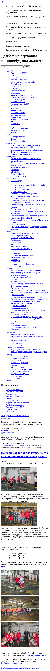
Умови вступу (16, 181)
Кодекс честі (16, 323)
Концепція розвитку (19, 80)
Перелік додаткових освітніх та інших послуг (29, 310)
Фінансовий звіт (17, 110)
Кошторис (15, 108)
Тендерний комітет (18, 174)
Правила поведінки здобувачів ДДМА (26, 317)
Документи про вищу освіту (22, 97)
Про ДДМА (11, 71)
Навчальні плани (18, 102)
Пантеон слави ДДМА (20, 104)
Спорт (13, 321)
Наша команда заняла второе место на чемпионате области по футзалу (24, 454)
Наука (8, 231)
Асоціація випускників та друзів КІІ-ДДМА (29, 352)
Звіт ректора (16, 88)
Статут (13, 75)
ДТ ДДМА (15, 172)
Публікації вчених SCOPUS (22, 238)
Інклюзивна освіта (18, 130)
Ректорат (9, 135)
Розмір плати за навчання (21, 303)
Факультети (10, 143)
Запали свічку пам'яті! (10, 431)
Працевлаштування (19, 325)
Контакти (15, 132)
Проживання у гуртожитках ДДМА (25, 319)
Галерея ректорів (18, 141)
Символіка (15, 124)
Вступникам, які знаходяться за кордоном (28, 211)
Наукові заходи (17, 253)
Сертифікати (16, 84)
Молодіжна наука (18, 257)
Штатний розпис (18, 113)
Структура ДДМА (18, 86)
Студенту (10, 268)
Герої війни (15, 106)
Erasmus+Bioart (17, 242)
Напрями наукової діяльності (23, 255)
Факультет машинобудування (23, 152)
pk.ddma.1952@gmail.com (11, 664)
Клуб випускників (18, 341)
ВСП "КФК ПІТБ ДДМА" (21, 167)
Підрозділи (10, 156)
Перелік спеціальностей (20, 203)
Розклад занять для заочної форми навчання (29, 299)
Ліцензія (14, 78)
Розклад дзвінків (17, 288)
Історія (13, 121)
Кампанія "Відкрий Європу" (22, 312)
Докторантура (16, 251)
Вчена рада (15, 93)
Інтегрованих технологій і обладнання (27, 150)
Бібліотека (15, 170)
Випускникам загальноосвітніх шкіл (26, 183)
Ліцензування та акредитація (23, 82)
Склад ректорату (18, 137)
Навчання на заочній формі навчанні (26, 301)
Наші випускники (18, 345)
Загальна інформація (19, 119)
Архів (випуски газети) (20, 371)
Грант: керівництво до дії (21, 235)
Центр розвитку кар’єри (21, 277)
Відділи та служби (18, 176)
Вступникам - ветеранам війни (23, 213)
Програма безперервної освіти (23, 328)
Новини (14, 365)
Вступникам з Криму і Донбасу (24, 209)
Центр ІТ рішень (17, 161)
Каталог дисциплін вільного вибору (26, 271)
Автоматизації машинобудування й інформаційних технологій (25, 147)
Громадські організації (15, 347)
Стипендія (15, 279)
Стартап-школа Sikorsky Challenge (25, 233)
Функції (14, 139)
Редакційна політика (19, 356)
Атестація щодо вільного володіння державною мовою (25, 274)
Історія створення (18, 367)
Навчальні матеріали (19, 358)
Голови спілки (17, 343)
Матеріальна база (18, 126)
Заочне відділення (18, 224)
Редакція (9, 354)
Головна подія (16, 376)
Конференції (16, 240)
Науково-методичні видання (22, 264)
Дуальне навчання (18, 306)
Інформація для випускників (22, 334)
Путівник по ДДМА (19, 73)
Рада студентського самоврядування (26, 349)
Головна (4, 445)
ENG (3, 2)
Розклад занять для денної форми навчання (28, 290)
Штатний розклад (18, 115)
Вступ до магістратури (20, 187)
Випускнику (11, 332)
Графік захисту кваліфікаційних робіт (26, 297)
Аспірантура (16, 266)
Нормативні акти (18, 91)
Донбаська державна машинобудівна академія (20, 668)
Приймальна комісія (19, 192)
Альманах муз (16, 360)
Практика (15, 330)
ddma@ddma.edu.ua (39, 655)
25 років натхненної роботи (22, 369)
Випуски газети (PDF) (20, 374)
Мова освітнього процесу (21, 95)
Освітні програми (18, 99)
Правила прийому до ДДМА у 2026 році (27, 200)
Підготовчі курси (18, 198)
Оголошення (16, 378)
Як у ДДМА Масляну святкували (15, 416)
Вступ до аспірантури (20, 189)
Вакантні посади (18, 117)
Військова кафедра (18, 314)
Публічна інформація (19, 128)
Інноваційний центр (19, 246)
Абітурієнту (11, 178)
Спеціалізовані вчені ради (21, 249)
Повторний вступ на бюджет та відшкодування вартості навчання (25, 195)
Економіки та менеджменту (22, 154)
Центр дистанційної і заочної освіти (26, 159)
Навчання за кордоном (20, 308)
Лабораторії (15, 260)
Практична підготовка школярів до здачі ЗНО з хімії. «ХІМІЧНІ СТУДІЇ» (29, 217)
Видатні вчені (16, 262)
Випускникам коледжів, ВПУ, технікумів (28, 185)
